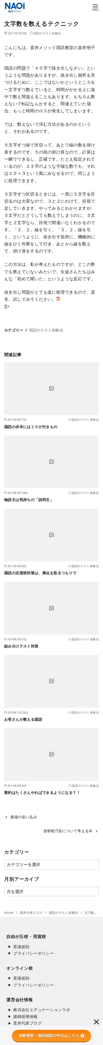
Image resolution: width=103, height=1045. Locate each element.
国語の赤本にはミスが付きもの (31, 426)
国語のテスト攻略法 (47, 33)
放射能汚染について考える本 (68, 830)
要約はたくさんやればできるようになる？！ (42, 792)
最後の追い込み (23, 816)
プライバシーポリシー (33, 953)
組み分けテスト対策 (21, 645)
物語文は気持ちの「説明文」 (29, 499)
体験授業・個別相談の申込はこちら (49, 1035)
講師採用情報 (25, 1016)
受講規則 (21, 946)
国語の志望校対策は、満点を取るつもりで (40, 572)
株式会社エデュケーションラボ (41, 1009)
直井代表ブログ (32, 912)
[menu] (95, 7)
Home (9, 912)
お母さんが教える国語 (23, 719)
